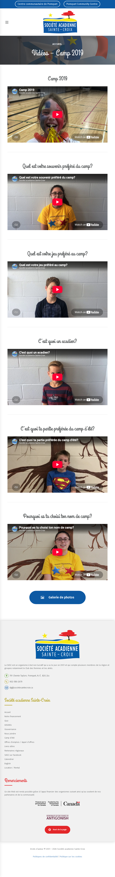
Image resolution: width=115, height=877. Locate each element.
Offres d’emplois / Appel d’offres (19, 742)
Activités (8, 725)
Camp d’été (9, 738)
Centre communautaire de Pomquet (37, 4)
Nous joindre (10, 733)
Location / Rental (12, 768)
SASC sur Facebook (12, 755)
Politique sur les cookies (71, 856)
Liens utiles (9, 746)
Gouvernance (10, 729)
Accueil (57, 43)
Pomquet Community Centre (81, 4)
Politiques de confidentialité (45, 856)
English (7, 763)
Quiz (6, 721)
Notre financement (12, 716)
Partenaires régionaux (14, 751)
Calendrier (9, 759)
